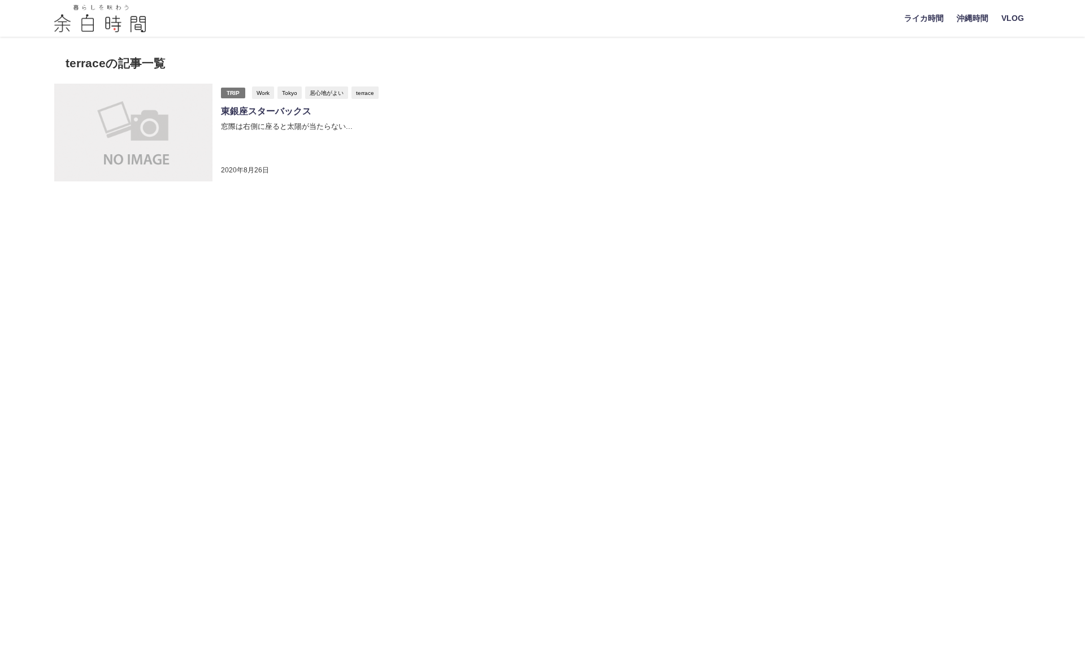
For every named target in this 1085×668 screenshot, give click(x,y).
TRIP (233, 93)
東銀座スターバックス (266, 110)
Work (263, 93)
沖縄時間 (972, 18)
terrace (365, 93)
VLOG (1012, 18)
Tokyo (289, 93)
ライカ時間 (924, 18)
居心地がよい (327, 93)
